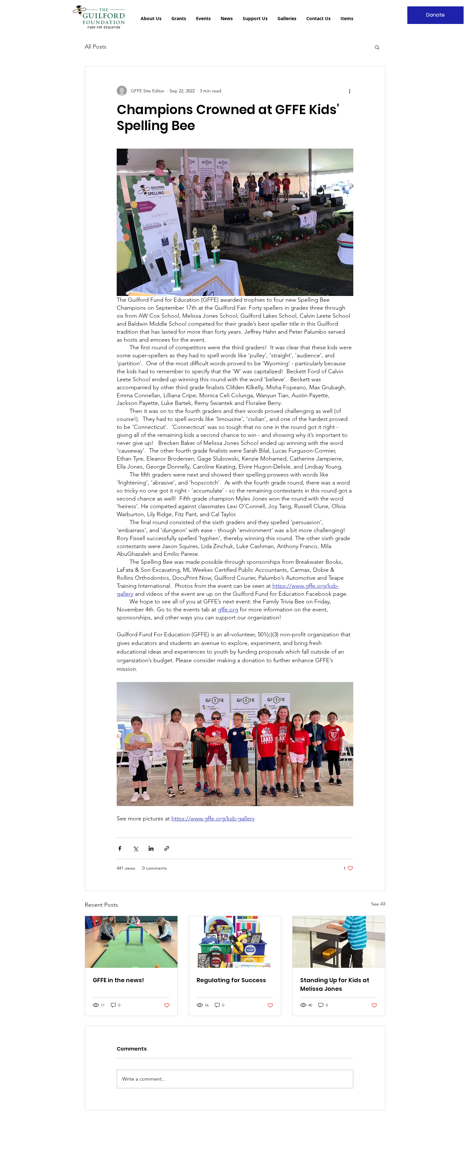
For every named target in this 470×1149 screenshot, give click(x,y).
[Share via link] (167, 848)
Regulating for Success (231, 980)
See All (378, 904)
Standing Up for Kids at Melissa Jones (334, 984)
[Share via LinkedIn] (151, 848)
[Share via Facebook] (120, 848)
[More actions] (349, 91)
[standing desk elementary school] (339, 942)
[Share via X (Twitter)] (135, 848)
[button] (377, 47)
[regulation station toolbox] (235, 942)
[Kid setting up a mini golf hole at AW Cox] (131, 942)
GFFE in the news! (118, 980)
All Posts (95, 46)
